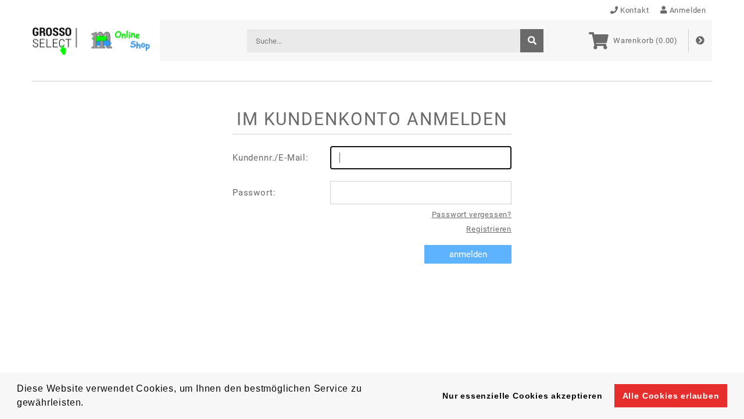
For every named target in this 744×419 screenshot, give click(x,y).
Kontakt (634, 10)
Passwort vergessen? (472, 214)
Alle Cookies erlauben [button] (671, 395)
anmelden (468, 254)
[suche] (531, 40)
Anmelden (688, 10)
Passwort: (254, 192)
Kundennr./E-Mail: (271, 157)
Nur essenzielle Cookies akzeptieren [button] (522, 395)
